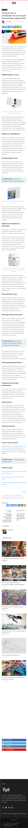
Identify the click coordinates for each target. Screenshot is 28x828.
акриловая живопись (8, 495)
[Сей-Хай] (14, 3)
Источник (24, 491)
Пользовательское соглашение (10, 824)
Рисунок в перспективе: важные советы (11, 655)
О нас (4, 823)
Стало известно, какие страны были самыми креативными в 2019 (21, 517)
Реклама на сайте (15, 823)
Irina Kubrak (8, 21)
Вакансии (8, 823)
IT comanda (23, 813)
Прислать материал (7, 825)
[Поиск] (25, 3)
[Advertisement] (12, 714)
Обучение (4, 9)
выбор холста (18, 495)
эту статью (9, 420)
